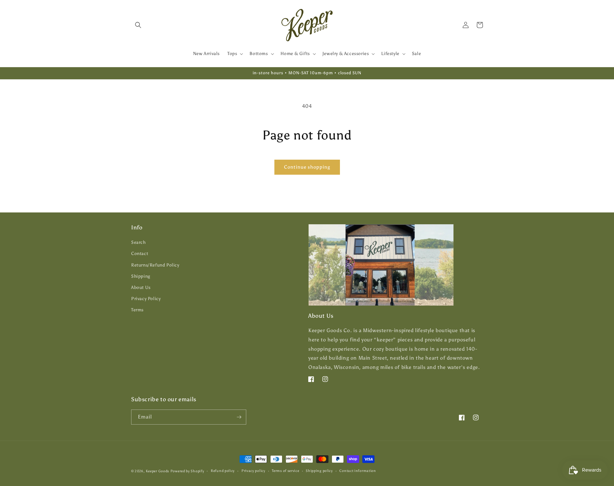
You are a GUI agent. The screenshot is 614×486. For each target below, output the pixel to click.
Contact (139, 253)
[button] (138, 25)
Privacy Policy (146, 298)
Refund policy (223, 471)
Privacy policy (253, 471)
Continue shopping (307, 167)
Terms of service (285, 471)
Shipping (140, 276)
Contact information (357, 471)
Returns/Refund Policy (155, 265)
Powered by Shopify (187, 471)
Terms (137, 310)
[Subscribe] (239, 417)
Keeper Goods (157, 471)
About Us (141, 287)
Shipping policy (319, 471)
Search (138, 242)
